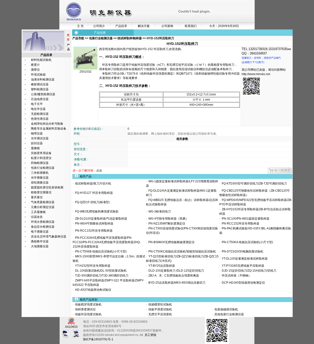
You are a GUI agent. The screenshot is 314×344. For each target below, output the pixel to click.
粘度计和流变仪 (41, 158)
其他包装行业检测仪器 (229, 314)
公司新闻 (167, 26)
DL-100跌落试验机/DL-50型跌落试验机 (100, 270)
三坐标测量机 (40, 172)
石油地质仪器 (40, 99)
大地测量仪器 (40, 246)
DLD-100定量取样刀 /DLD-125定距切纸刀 (175, 270)
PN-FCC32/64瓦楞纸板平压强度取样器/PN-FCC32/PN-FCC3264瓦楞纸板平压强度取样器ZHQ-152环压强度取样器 (107, 242)
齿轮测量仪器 (40, 182)
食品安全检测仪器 (42, 226)
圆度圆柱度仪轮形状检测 (47, 187)
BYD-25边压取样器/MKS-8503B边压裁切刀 (176, 282)
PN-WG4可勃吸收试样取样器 (93, 223)
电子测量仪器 (40, 231)
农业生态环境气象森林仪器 (48, 236)
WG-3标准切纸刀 (159, 211)
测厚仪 (35, 69)
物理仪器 (37, 133)
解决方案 (144, 26)
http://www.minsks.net (256, 74)
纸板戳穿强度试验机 (88, 304)
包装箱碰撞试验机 (226, 309)
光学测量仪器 (40, 177)
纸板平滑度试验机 (160, 309)
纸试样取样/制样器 (130, 38)
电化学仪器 (38, 109)
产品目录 (121, 26)
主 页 (80, 26)
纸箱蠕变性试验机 (160, 304)
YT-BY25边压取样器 (161, 265)
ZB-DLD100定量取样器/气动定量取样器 (100, 218)
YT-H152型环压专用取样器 (92, 265)
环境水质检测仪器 (42, 222)
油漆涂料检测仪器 (42, 79)
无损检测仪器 (40, 114)
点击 (99, 170)
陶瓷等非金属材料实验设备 (48, 128)
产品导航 (78, 38)
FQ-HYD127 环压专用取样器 (93, 193)
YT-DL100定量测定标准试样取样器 (244, 258)
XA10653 (71, 327)
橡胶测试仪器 (40, 84)
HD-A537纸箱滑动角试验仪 (92, 289)
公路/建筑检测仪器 (43, 94)
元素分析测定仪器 (42, 207)
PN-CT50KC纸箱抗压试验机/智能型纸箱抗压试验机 (181, 251)
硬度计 (35, 64)
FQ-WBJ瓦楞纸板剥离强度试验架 (96, 211)
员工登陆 (150, 335)
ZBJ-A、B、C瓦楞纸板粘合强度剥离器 (173, 275)
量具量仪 (37, 197)
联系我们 (190, 26)
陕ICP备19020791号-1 (98, 339)
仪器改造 (37, 217)
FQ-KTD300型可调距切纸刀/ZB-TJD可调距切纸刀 (253, 183)
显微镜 (35, 148)
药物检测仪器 (40, 163)
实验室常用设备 (41, 153)
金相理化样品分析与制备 (47, 123)
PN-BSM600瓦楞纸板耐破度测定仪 (171, 242)
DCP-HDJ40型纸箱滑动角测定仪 (242, 282)
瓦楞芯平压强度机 (160, 314)
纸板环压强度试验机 (88, 314)
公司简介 (99, 26)
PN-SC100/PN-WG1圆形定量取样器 (244, 218)
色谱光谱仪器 (40, 118)
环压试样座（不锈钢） (235, 275)
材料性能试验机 (41, 60)
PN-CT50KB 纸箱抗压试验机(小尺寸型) (100, 251)
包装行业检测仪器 (42, 168)
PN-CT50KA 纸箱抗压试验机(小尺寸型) (246, 242)
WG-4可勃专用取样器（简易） (167, 218)
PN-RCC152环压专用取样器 (239, 223)
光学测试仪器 (40, 138)
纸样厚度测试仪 (85, 309)
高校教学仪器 (40, 241)
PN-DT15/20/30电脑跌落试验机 (241, 251)
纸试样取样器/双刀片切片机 (92, 183)
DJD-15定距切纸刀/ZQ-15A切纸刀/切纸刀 (248, 270)
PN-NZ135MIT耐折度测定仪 (166, 223)
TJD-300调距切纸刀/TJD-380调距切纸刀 (101, 275)
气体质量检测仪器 (42, 202)
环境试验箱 (38, 74)
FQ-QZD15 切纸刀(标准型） (93, 202)
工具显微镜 (38, 212)
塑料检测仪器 (40, 89)
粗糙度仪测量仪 (41, 192)
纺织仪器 (37, 143)
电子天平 (37, 104)
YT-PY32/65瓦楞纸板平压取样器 (242, 265)
